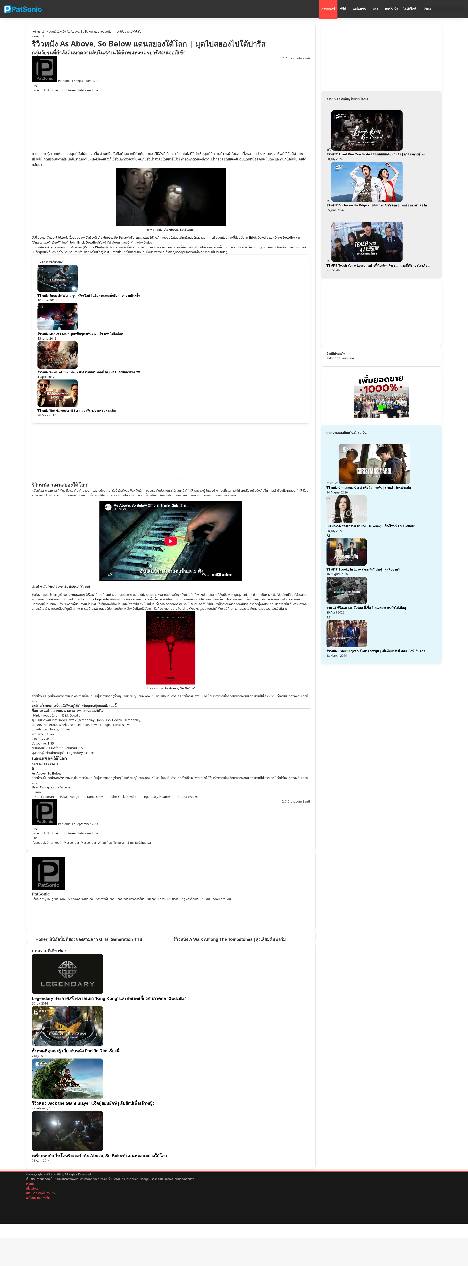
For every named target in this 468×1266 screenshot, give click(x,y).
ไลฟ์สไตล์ (409, 9)
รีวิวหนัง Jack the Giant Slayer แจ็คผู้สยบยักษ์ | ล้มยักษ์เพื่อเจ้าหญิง (93, 1103)
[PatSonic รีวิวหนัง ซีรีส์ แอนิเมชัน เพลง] (22, 9)
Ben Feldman (44, 797)
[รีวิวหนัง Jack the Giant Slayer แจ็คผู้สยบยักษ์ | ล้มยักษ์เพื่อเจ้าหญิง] (67, 1098)
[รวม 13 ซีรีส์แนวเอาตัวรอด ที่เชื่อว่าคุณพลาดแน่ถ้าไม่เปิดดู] (347, 603)
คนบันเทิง (391, 9)
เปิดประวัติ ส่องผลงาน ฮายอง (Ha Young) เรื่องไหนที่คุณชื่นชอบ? (371, 526)
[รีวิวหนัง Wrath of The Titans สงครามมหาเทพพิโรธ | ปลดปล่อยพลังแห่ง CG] (57, 368)
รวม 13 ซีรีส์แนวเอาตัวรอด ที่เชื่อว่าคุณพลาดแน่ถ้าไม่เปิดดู (366, 607)
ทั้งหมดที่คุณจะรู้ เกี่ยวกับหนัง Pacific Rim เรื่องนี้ (76, 1050)
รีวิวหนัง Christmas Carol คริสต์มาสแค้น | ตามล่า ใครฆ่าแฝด (369, 487)
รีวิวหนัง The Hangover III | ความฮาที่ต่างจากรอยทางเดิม (76, 410)
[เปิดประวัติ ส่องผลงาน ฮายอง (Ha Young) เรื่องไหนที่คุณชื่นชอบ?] (347, 522)
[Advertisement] (110, 122)
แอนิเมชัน (359, 9)
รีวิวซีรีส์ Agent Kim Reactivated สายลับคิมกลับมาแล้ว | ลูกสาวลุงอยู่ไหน (376, 154)
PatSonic (64, 81)
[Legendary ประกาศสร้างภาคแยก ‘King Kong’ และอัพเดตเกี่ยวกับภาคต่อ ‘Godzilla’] (67, 993)
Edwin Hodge (69, 797)
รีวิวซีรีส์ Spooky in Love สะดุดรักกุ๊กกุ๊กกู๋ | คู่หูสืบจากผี (363, 569)
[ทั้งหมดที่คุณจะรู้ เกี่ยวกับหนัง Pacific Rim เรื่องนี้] (67, 1046)
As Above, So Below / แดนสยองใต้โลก (78, 711)
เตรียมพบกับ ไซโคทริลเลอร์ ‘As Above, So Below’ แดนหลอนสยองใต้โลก (99, 1155)
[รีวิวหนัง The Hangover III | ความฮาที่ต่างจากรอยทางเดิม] (57, 406)
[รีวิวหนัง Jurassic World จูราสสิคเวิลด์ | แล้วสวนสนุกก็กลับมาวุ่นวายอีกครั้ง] (57, 291)
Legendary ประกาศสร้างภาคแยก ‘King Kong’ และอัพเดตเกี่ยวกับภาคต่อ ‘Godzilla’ (109, 998)
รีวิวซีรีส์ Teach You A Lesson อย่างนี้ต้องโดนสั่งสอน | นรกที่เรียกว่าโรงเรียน (378, 265)
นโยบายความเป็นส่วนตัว (40, 1193)
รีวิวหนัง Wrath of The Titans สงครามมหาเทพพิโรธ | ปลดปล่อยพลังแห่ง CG (88, 372)
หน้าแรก (37, 32)
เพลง (374, 9)
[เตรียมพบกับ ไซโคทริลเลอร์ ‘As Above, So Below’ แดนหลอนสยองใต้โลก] (67, 1150)
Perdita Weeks (187, 797)
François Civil (94, 797)
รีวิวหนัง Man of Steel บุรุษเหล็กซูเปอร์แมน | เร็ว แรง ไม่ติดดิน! (80, 334)
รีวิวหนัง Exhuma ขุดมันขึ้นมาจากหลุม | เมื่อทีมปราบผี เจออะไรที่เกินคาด (376, 651)
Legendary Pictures (156, 797)
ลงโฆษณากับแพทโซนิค (340, 358)
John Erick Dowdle (67, 715)
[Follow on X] (71, 81)
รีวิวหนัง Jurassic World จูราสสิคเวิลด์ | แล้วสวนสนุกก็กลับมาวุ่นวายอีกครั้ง (88, 295)
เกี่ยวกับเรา (32, 1189)
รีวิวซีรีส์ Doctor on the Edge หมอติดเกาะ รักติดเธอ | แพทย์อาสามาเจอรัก (377, 205)
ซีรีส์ (343, 9)
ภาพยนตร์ (328, 9)
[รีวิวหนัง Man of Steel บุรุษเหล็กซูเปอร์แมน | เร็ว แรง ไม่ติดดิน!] (57, 329)
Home (30, 1184)
